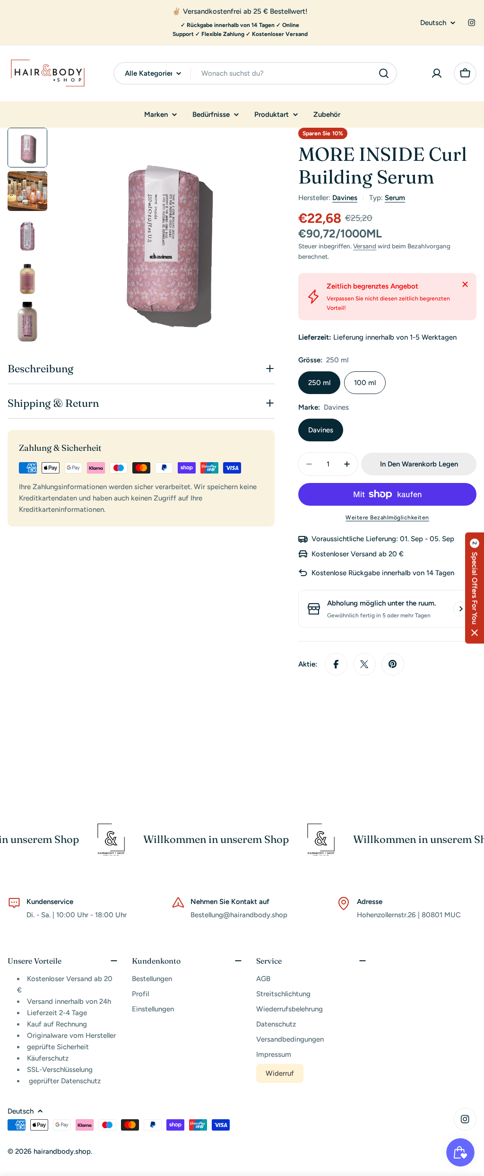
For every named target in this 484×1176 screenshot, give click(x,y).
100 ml (365, 382)
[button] (474, 588)
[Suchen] (383, 73)
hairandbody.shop (62, 1151)
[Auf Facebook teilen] (336, 664)
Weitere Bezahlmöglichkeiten (387, 517)
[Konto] (436, 73)
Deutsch (433, 22)
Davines (344, 197)
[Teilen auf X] (364, 664)
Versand (364, 246)
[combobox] (255, 73)
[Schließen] (465, 284)
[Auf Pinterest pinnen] (392, 664)
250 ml (319, 382)
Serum (395, 197)
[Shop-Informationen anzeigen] (460, 608)
